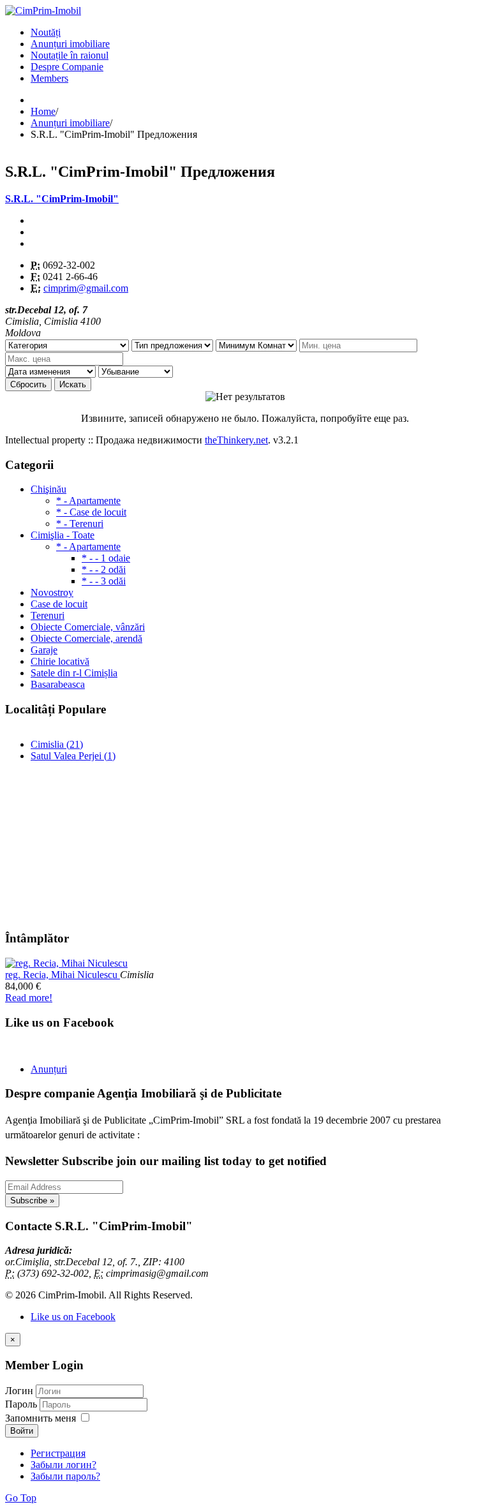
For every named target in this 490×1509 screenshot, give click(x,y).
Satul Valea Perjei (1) (73, 755)
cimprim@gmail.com (85, 288)
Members (49, 78)
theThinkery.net (236, 440)
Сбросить (28, 384)
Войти (21, 1431)
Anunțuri (49, 1069)
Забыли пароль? (65, 1476)
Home (43, 111)
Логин (19, 1390)
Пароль (22, 1404)
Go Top (20, 1497)
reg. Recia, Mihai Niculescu (62, 974)
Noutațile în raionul (69, 55)
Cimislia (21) (57, 744)
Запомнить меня (40, 1418)
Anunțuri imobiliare (70, 43)
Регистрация (58, 1453)
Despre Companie (67, 66)
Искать (72, 384)
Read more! (28, 997)
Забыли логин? (63, 1464)
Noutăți (46, 32)
